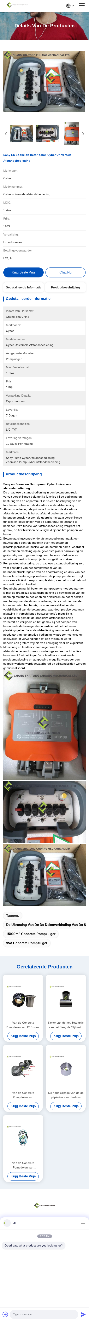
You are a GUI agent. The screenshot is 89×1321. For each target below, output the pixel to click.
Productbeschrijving (65, 287)
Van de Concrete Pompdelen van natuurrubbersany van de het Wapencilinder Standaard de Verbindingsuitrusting (23, 1165)
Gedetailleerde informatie (23, 287)
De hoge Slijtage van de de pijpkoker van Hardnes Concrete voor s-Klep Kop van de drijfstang (66, 1095)
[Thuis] (44, 1210)
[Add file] (5, 1314)
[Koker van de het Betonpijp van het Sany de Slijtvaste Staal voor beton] (66, 997)
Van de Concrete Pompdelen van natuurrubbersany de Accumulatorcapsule (23, 1095)
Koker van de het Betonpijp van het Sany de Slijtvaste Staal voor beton (66, 1025)
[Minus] (83, 1223)
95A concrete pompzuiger (26, 943)
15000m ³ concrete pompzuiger (30, 934)
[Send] (83, 1314)
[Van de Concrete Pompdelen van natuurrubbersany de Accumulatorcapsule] (23, 1067)
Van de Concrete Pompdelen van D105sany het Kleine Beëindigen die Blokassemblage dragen (23, 1025)
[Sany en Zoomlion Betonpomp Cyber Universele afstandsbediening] (44, 81)
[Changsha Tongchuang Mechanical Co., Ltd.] (17, 6)
